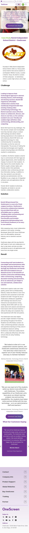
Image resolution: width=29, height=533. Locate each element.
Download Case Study (14, 26)
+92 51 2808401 (19, 1)
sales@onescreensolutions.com (8, 1)
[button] (14, 472)
